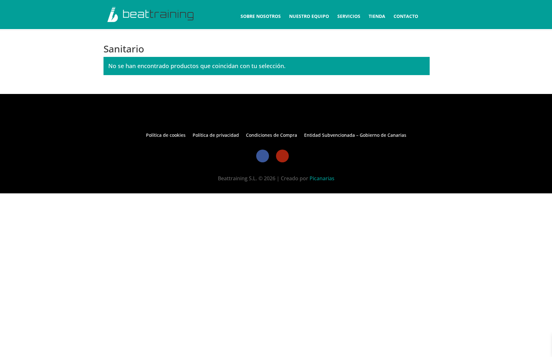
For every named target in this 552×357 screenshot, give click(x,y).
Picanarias (322, 178)
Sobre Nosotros (261, 16)
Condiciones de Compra (271, 135)
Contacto (406, 16)
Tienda (377, 16)
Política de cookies (166, 135)
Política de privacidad (216, 135)
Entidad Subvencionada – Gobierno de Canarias (355, 135)
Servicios (348, 16)
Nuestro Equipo (309, 16)
